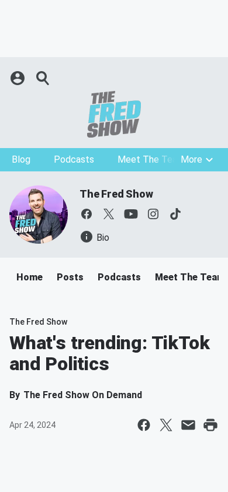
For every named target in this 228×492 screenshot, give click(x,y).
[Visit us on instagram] (153, 214)
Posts (70, 277)
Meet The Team (151, 159)
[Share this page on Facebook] (144, 425)
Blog (21, 159)
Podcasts (74, 159)
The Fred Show (116, 194)
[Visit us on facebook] (87, 214)
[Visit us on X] (109, 214)
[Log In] (19, 78)
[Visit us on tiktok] (175, 214)
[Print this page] (210, 425)
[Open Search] (43, 78)
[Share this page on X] (166, 425)
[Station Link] (114, 114)
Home (29, 277)
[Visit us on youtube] (131, 214)
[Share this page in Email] (188, 425)
